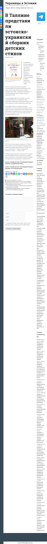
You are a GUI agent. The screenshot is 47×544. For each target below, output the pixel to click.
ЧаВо (28, 8)
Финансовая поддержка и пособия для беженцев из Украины (40, 346)
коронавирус (40, 115)
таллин (38, 130)
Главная (7, 8)
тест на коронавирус (41, 131)
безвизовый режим (40, 84)
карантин (38, 112)
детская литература (10, 181)
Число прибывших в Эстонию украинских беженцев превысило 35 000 (40, 323)
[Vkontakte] (24, 174)
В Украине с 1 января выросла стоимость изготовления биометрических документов (41, 385)
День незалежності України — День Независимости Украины (41, 252)
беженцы (39, 79)
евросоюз (42, 107)
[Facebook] (6, 174)
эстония (25, 182)
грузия (43, 104)
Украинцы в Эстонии (20, 3)
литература (28, 181)
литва (43, 118)
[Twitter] (9, 174)
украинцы (39, 148)
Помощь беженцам (21, 8)
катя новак (23, 181)
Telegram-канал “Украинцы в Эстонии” (41, 276)
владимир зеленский (41, 89)
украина (21, 182)
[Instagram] (11, 174)
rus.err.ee (12, 93)
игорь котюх (18, 181)
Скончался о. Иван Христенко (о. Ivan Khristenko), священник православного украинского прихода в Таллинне (41, 180)
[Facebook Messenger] (19, 174)
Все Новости (9, 180)
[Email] (31, 174)
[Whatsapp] (16, 174)
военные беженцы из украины (40, 96)
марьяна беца (8, 182)
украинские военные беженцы (39, 145)
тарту (43, 130)
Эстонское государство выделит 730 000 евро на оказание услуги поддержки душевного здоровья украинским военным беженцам (41, 265)
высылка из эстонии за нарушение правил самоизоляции (40, 103)
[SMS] (6, 176)
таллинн (41, 130)
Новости (12, 8)
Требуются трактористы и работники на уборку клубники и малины (41, 300)
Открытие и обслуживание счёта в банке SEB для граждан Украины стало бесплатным (40, 422)
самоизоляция (40, 128)
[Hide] (0, 30)
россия (38, 126)
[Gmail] (21, 174)
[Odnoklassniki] (29, 174)
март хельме (39, 120)
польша (43, 125)
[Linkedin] (14, 174)
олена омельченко (15, 182)
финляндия (42, 158)
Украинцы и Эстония (16, 180)
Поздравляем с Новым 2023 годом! (41, 282)
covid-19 (38, 77)
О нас (31, 8)
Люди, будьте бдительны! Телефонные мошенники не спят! (40, 223)
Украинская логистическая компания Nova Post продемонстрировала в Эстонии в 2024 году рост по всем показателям (41, 195)
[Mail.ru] (26, 174)
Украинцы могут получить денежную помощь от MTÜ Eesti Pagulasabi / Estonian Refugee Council (41, 290)
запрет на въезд (39, 109)
